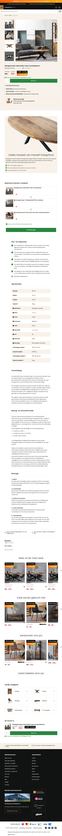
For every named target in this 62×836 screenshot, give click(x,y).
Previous (17, 40)
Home (6, 15)
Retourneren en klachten (11, 766)
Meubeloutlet (35, 774)
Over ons (7, 774)
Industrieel (35, 330)
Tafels (10, 15)
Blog (6, 779)
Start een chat (17, 103)
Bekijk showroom (12, 811)
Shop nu (47, 1)
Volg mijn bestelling (10, 760)
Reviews (7, 777)
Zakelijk (6, 782)
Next (55, 40)
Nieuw (33, 769)
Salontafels (15, 15)
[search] (2, 11)
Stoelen (34, 760)
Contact (7, 785)
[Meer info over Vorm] (13, 317)
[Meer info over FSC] (13, 334)
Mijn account (8, 758)
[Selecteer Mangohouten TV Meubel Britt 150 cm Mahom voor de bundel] (15, 200)
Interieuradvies (36, 777)
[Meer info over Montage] (13, 343)
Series (33, 771)
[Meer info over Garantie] (13, 338)
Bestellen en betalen (10, 763)
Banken (34, 763)
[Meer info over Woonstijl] (13, 330)
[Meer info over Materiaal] (13, 308)
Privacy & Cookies (37, 828)
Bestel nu (33, 81)
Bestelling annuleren (10, 769)
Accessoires (35, 766)
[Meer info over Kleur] (13, 312)
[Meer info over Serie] (13, 325)
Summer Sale (35, 779)
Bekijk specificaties (10, 68)
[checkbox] (15, 200)
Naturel (34, 312)
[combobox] (29, 11)
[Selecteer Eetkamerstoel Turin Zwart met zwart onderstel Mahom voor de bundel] (15, 212)
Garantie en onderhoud (11, 771)
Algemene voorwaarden (25, 828)
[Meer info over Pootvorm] (13, 321)
